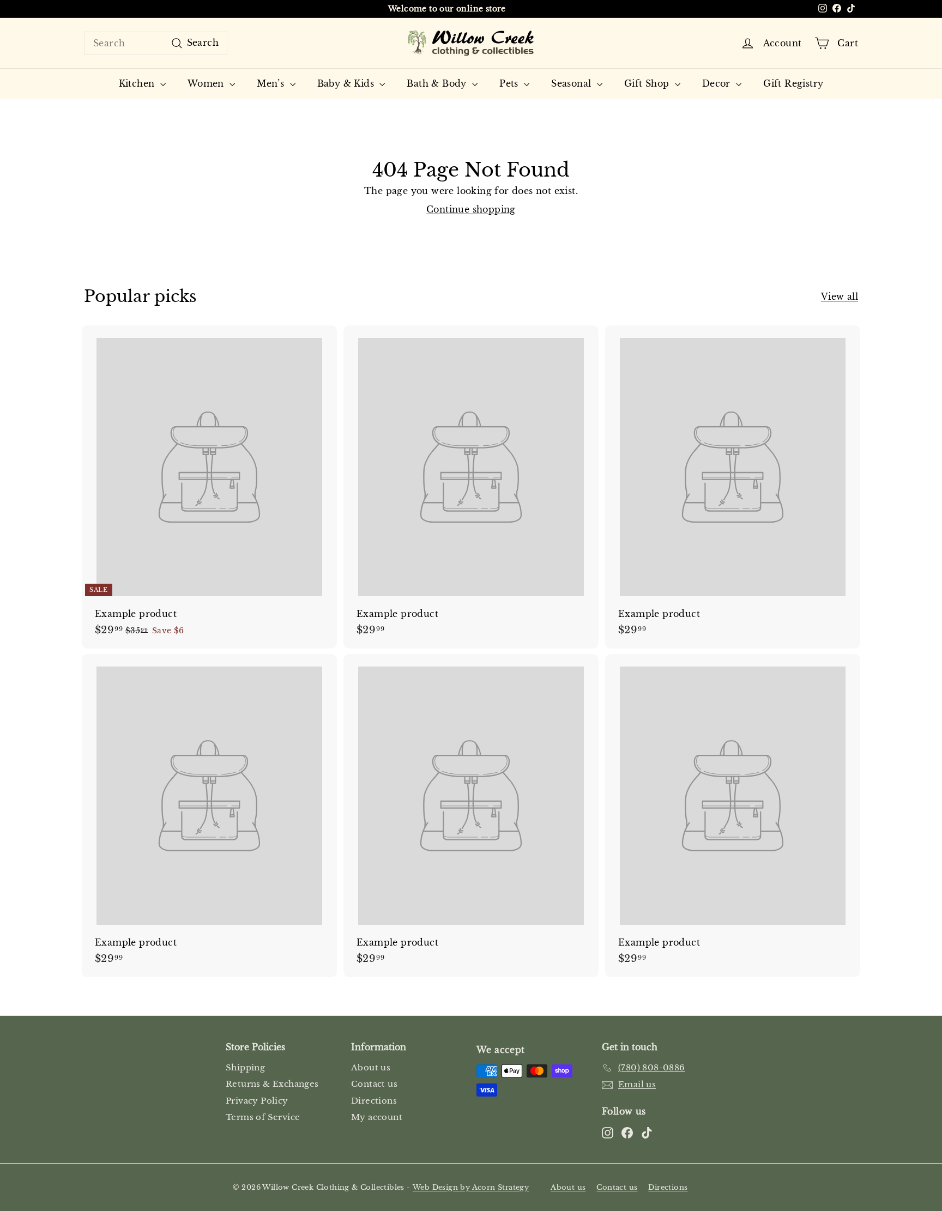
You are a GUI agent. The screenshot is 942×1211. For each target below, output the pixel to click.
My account (376, 1117)
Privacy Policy (257, 1100)
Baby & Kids (347, 83)
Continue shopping (471, 209)
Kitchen (138, 83)
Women (207, 83)
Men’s (272, 83)
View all (839, 296)
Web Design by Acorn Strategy (471, 1187)
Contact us (374, 1084)
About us (370, 1067)
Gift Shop (648, 83)
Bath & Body (438, 83)
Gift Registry (793, 83)
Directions (374, 1100)
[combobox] (155, 43)
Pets (510, 83)
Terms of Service (263, 1117)
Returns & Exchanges (272, 1084)
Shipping (245, 1067)
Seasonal (572, 83)
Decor (717, 83)
